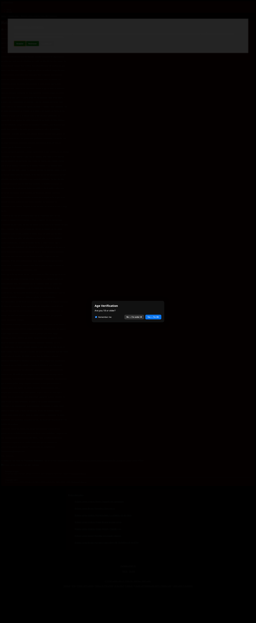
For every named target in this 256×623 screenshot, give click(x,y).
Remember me (104, 317)
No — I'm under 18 (134, 317)
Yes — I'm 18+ (153, 317)
